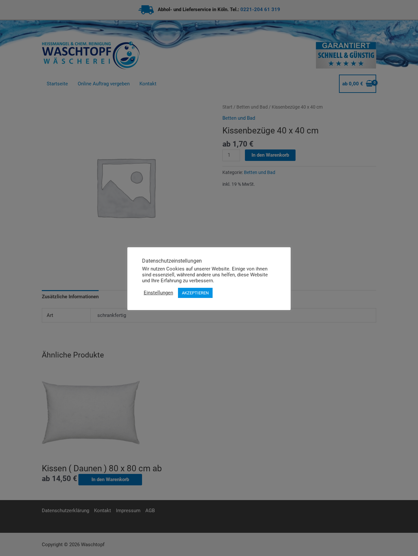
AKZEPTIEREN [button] (195, 292)
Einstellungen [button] (158, 293)
